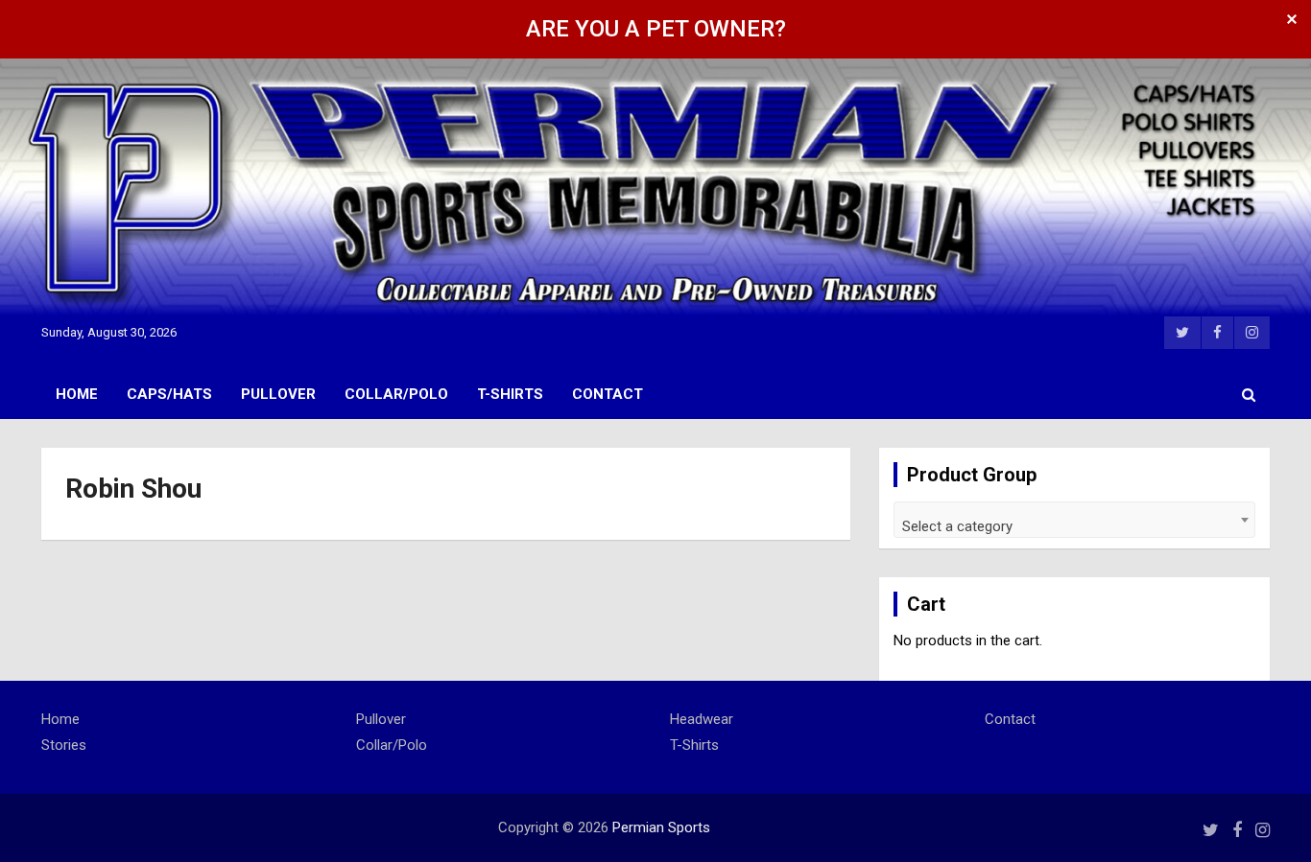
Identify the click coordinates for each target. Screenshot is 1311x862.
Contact (607, 394)
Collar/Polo (396, 394)
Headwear (701, 719)
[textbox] (1074, 526)
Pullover (278, 394)
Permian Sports (661, 827)
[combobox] (1074, 519)
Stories (63, 745)
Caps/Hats (169, 394)
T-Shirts (510, 394)
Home (77, 394)
